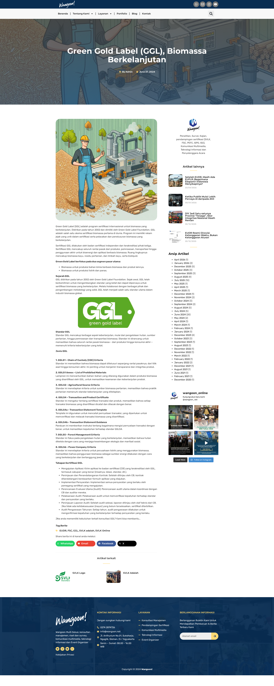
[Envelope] (203, 4)
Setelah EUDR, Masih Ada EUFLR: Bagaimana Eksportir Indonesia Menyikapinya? (200, 180)
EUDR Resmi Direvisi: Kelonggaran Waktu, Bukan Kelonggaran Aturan (201, 235)
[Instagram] (209, 4)
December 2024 (182, 294)
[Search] (214, 636)
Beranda (63, 13)
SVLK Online (102, 530)
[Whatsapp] (196, 4)
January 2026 (181, 263)
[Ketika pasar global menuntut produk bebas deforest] (181, 443)
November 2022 (182, 352)
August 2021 (181, 369)
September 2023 (183, 342)
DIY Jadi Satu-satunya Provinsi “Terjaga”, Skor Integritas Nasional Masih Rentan (200, 217)
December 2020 (182, 379)
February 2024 (182, 328)
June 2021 (179, 372)
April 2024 (179, 321)
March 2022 (180, 355)
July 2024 (179, 311)
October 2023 (181, 338)
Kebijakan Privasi (65, 654)
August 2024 (181, 307)
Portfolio (122, 13)
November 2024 (182, 297)
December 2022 (182, 348)
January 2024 (181, 331)
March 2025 (180, 290)
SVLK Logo (78, 573)
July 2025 (179, 280)
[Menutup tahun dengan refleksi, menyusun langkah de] (181, 417)
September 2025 (183, 273)
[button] (211, 14)
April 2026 (179, 259)
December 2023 (182, 335)
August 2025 (181, 276)
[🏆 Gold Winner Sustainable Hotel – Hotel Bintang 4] (206, 443)
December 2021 (182, 366)
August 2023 (181, 345)
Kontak (146, 13)
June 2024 (180, 314)
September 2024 (183, 304)
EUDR (63, 530)
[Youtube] (215, 4)
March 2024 (180, 324)
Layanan (103, 13)
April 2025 (179, 287)
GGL (75, 530)
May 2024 (179, 318)
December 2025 (182, 266)
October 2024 (181, 300)
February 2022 (182, 359)
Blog (134, 13)
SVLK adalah (86, 530)
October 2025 (181, 270)
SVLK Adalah (130, 573)
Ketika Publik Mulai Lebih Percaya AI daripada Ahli (200, 197)
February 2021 (182, 376)
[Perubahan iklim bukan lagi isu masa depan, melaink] (206, 417)
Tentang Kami (81, 13)
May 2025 (179, 283)
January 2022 (181, 362)
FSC (70, 530)
